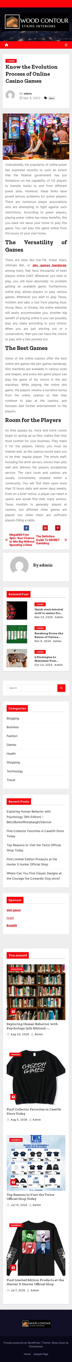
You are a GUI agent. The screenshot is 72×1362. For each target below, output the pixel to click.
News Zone (58, 1342)
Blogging (13, 718)
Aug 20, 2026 (20, 1034)
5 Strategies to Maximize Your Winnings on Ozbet (49, 660)
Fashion (12, 736)
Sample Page (41, 1354)
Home (27, 1354)
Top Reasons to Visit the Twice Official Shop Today (30, 1197)
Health (11, 753)
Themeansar (36, 1346)
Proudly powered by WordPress (22, 1342)
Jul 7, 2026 (18, 1290)
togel (10, 918)
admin (28, 93)
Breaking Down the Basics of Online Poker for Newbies (49, 636)
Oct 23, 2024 (43, 664)
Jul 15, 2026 (19, 1205)
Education (16, 969)
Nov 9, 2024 (43, 641)
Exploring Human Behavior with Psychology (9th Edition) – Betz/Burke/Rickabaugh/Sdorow (29, 817)
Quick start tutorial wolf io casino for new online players (49, 613)
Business (13, 727)
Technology (15, 771)
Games (11, 745)
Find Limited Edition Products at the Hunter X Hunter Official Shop (35, 1282)
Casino (11, 61)
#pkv (51, 98)
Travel (11, 780)
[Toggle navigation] (66, 45)
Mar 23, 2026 (44, 617)
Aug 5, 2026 (19, 1119)
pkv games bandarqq (49, 265)
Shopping (13, 762)
